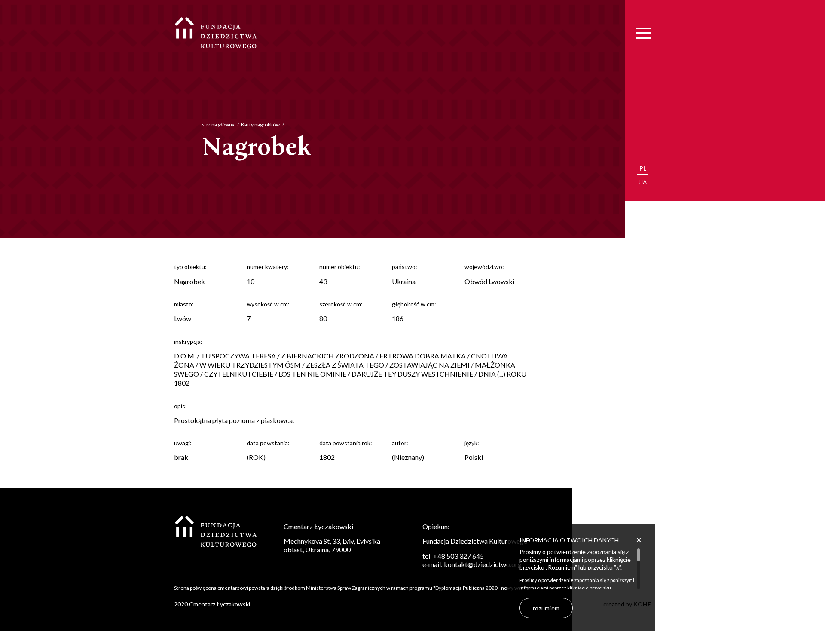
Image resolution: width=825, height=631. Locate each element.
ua (643, 182)
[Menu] (643, 33)
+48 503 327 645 (458, 556)
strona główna (218, 124)
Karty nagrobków (260, 124)
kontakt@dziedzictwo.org (483, 564)
